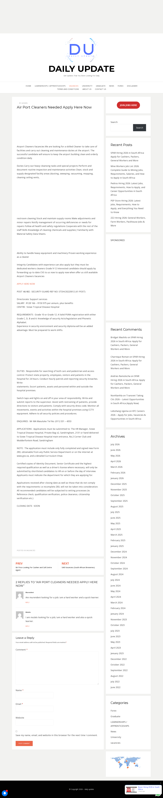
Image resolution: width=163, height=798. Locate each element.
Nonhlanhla (116, 395)
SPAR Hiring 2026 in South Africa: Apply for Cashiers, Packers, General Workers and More (127, 156)
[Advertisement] (71, 16)
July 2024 (115, 579)
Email (19, 704)
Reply (27, 602)
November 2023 (119, 619)
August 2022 (117, 676)
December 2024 (119, 551)
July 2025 (115, 512)
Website (20, 717)
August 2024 (117, 574)
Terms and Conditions (68, 89)
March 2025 (116, 534)
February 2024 (118, 608)
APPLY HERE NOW (26, 283)
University (87, 86)
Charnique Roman (120, 356)
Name (20, 690)
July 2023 (115, 630)
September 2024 (119, 568)
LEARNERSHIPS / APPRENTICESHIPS (50, 86)
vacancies (73, 86)
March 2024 (116, 602)
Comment (22, 649)
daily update (81, 68)
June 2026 (115, 450)
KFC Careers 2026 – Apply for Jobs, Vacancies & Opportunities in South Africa (128, 415)
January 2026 (117, 478)
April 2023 (116, 647)
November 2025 (119, 489)
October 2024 (118, 563)
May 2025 (115, 523)
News (111, 86)
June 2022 (115, 687)
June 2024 (115, 585)
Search (114, 122)
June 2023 (115, 636)
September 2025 (119, 500)
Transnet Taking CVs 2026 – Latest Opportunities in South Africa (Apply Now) (127, 399)
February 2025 (118, 540)
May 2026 (115, 455)
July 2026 (115, 444)
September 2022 (119, 670)
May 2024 (115, 591)
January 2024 (117, 613)
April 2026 (116, 461)
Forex (120, 86)
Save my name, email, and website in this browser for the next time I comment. (56, 735)
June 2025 (115, 517)
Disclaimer (132, 86)
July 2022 (115, 681)
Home (28, 86)
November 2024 (119, 557)
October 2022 (118, 664)
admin (24, 103)
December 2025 (119, 483)
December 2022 (119, 659)
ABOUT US (86, 89)
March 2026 (116, 466)
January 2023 (117, 653)
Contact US (100, 89)
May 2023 (115, 642)
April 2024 (116, 596)
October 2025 (118, 495)
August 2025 (117, 506)
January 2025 (117, 546)
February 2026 (118, 472)
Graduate (100, 86)
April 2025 (116, 529)
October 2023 (118, 625)
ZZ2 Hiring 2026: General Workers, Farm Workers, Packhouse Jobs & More (128, 221)
